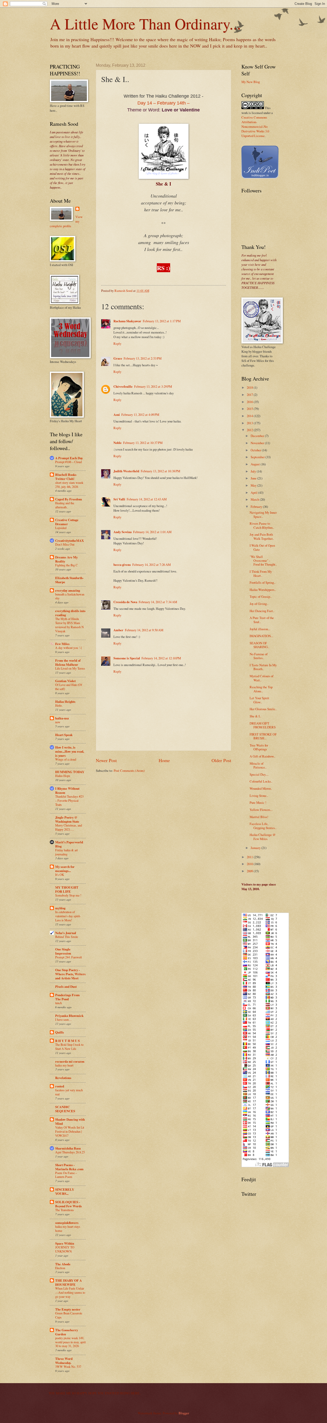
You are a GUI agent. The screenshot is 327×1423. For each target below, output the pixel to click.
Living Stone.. (259, 795)
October (256, 450)
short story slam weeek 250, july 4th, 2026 (69, 484)
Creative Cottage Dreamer (66, 522)
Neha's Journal (65, 933)
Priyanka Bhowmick (69, 1015)
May (254, 485)
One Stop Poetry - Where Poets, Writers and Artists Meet (70, 974)
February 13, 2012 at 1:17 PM (162, 321)
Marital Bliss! (259, 816)
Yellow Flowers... (261, 809)
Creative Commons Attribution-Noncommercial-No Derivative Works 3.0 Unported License (255, 126)
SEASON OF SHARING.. (259, 645)
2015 (250, 408)
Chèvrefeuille (123, 386)
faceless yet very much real (69, 1092)
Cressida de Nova (125, 602)
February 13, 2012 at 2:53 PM (142, 358)
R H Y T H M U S (67, 1040)
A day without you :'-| (68, 648)
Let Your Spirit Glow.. (259, 700)
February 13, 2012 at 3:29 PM (153, 386)
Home (164, 760)
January (256, 847)
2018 (250, 387)
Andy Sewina (122, 532)
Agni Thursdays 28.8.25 (70, 1152)
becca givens (122, 564)
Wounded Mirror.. (261, 788)
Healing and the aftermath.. (64, 505)
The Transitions (64, 1210)
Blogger (184, 1413)
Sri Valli (119, 499)
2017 (250, 394)
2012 (250, 430)
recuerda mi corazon (69, 1061)
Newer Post (106, 760)
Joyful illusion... (260, 629)
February (257, 506)
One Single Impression (63, 951)
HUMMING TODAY (69, 772)
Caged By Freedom (68, 499)
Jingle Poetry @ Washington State (67, 819)
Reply (117, 343)
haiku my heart (64, 1065)
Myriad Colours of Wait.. (261, 678)
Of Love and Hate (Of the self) (68, 687)
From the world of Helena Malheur (67, 662)
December (258, 435)
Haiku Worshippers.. (263, 589)
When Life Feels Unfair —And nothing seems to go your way (70, 1292)
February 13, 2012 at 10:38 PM (160, 471)
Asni (116, 414)
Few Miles (62, 643)
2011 (250, 857)
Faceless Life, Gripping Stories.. (263, 825)
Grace (117, 358)
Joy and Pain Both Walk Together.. (262, 536)
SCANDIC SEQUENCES (65, 1109)
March (255, 499)
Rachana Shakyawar (127, 321)
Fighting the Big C (66, 565)
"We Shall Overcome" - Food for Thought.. (263, 560)
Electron (60, 1268)
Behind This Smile (66, 937)
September (258, 457)
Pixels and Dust (66, 986)
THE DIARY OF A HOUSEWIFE (68, 1282)
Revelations (63, 1077)
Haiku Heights (65, 701)
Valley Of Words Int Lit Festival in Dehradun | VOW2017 (69, 1131)
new (57, 722)
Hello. (59, 705)
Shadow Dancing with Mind (70, 1121)
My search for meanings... (65, 868)
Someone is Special (126, 658)
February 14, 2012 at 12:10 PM (161, 658)
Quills (59, 1032)
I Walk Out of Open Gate (262, 547)
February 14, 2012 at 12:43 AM (147, 499)
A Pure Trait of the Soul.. (262, 619)
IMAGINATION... (261, 636)
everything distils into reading (70, 613)
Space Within (64, 1243)
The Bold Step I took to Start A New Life (69, 1046)
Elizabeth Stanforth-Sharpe (69, 580)
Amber (118, 630)
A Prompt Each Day (69, 458)
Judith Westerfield (126, 471)
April (254, 492)
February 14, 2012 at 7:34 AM (158, 602)
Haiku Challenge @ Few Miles (263, 836)
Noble (117, 442)
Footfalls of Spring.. (262, 582)
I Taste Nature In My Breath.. (263, 667)
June (254, 478)
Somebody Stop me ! (68, 895)
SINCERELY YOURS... (64, 1191)
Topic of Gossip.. (261, 596)
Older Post (221, 760)
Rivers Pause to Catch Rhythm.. (262, 525)
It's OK (59, 875)
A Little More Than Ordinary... (145, 23)
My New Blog (250, 81)
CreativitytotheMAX (69, 540)
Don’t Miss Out (64, 544)
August (256, 464)
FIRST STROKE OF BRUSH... (263, 736)
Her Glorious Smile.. (263, 709)
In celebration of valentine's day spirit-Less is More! (68, 916)
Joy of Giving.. (259, 603)
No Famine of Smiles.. (258, 656)
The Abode (63, 1264)
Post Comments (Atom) (129, 770)
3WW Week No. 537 (68, 1366)
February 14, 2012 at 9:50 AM (144, 630)
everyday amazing (67, 590)
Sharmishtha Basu (68, 1148)
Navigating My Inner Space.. (263, 514)
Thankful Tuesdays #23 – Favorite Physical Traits (69, 800)
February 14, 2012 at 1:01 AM (152, 532)
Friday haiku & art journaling (66, 852)
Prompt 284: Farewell (68, 957)
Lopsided (60, 528)
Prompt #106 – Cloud (68, 462)
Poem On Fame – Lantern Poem (66, 1175)
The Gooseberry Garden (66, 1332)
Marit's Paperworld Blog (69, 844)
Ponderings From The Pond (67, 997)
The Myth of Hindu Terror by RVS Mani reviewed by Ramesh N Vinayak (69, 625)
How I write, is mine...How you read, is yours (69, 751)
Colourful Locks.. (261, 781)
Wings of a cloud (65, 759)
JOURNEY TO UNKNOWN (64, 1249)
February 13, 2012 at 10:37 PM (142, 442)
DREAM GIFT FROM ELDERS (263, 725)
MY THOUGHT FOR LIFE (66, 889)
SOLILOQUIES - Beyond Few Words (68, 1204)
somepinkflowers (66, 1222)
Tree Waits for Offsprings (259, 747)
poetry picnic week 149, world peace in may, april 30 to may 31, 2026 (70, 1342)
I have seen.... (63, 1019)
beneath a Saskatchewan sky (69, 596)
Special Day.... (259, 774)
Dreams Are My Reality (66, 559)
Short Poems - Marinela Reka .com (69, 1167)
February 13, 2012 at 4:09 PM (140, 414)
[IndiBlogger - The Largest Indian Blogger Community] (259, 177)
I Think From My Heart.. (261, 573)
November (258, 443)
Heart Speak (64, 734)
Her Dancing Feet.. (262, 611)
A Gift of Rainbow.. (262, 756)
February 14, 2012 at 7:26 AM (151, 564)
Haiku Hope (62, 776)
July (254, 471)
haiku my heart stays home (67, 1228)
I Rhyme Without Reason (67, 790)
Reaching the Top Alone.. (261, 689)
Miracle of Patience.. (258, 765)
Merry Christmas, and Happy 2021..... (68, 827)
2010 (250, 864)
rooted (59, 1086)
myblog (60, 908)
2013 (250, 423)
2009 (250, 871)
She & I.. (255, 716)
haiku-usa (62, 718)
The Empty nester (67, 1309)
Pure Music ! (258, 802)
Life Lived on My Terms (70, 668)
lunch (58, 1003)
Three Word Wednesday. (64, 1360)
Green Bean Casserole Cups (68, 1315)
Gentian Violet (65, 681)
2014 (250, 416)
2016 (250, 401)
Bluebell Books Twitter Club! (65, 476)
